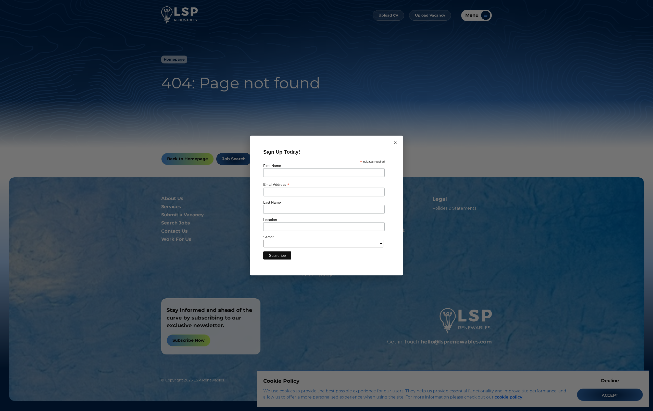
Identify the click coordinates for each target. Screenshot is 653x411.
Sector (268, 237)
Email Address (276, 184)
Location (270, 219)
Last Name (272, 202)
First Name (272, 166)
